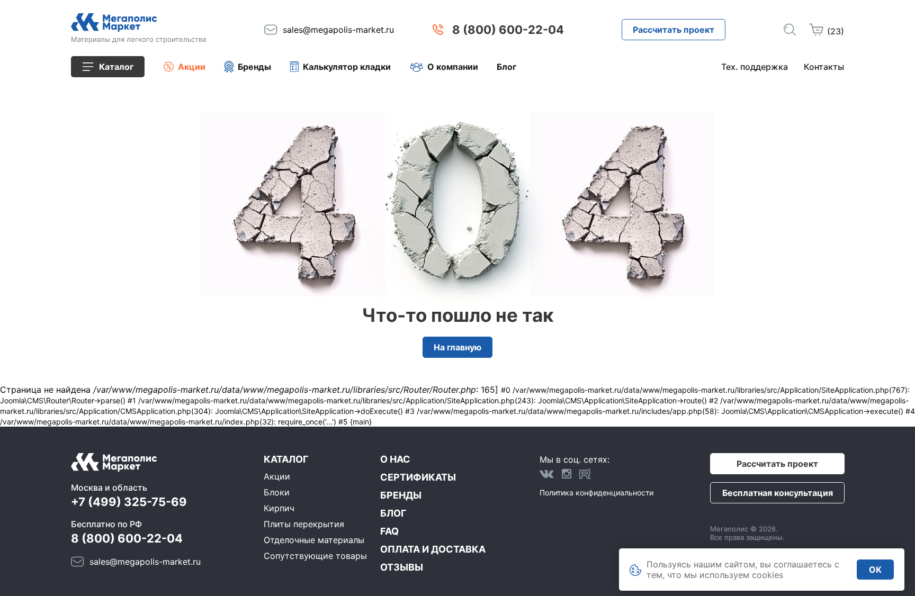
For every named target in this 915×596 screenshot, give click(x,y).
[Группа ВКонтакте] (547, 473)
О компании (452, 66)
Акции (191, 66)
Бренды (254, 66)
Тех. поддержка (754, 66)
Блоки (277, 492)
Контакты (824, 66)
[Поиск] (790, 29)
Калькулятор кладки (347, 66)
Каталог (286, 459)
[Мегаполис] (138, 22)
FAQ (389, 531)
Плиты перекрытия (304, 524)
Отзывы (401, 567)
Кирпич (279, 508)
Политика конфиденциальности (596, 492)
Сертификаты (418, 477)
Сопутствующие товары (315, 555)
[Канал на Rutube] (585, 473)
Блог (506, 66)
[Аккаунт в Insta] (566, 473)
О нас (395, 459)
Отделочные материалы (314, 540)
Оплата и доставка (433, 549)
